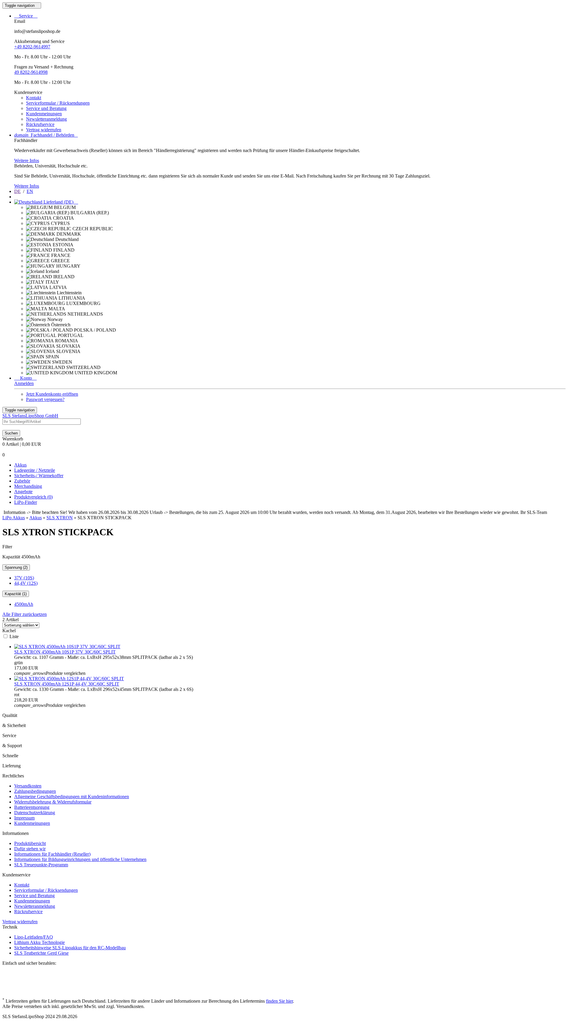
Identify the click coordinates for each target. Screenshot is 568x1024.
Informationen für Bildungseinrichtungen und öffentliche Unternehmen (80, 859)
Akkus (20, 464)
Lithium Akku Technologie (39, 942)
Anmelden (24, 383)
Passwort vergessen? (45, 399)
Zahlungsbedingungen (35, 791)
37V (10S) (24, 577)
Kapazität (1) (16, 594)
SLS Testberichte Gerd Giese (41, 953)
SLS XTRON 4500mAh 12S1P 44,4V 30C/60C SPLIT (66, 683)
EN (30, 191)
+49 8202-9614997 (32, 46)
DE (17, 191)
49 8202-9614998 (31, 72)
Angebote (23, 491)
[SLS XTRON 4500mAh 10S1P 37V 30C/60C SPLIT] (67, 646)
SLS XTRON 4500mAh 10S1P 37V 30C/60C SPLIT (65, 651)
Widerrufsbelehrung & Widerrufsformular (52, 801)
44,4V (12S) (26, 583)
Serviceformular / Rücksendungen (58, 103)
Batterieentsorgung (31, 807)
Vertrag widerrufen (43, 129)
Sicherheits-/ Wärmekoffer (38, 475)
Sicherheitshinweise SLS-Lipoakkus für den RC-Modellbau (70, 947)
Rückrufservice (40, 124)
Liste (14, 636)
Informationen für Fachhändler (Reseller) (52, 854)
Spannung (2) (16, 567)
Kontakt (33, 97)
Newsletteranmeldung (46, 119)
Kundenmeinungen (44, 113)
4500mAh (23, 604)
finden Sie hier (279, 1001)
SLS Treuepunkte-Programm (41, 864)
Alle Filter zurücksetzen (24, 614)
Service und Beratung (46, 108)
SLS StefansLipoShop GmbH (30, 415)
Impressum (24, 817)
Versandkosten (27, 785)
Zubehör (22, 480)
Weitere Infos (26, 160)
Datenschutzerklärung (34, 812)
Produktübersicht (30, 843)
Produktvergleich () (33, 496)
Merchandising (28, 486)
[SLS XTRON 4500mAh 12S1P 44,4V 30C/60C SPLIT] (69, 678)
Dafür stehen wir (30, 848)
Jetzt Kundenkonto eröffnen (52, 394)
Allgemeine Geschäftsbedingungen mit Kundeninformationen (71, 796)
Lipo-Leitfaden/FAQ (33, 937)
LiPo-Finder (25, 502)
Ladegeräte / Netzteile (34, 470)
